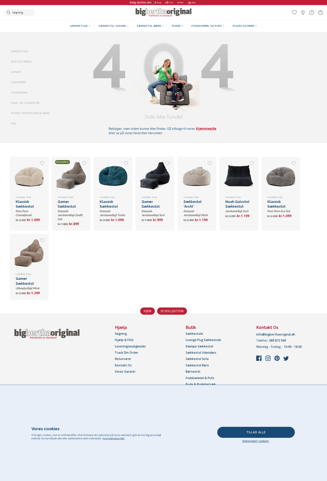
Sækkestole (19, 51)
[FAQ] (312, 12)
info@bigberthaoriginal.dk (275, 334)
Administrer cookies (255, 441)
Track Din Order (126, 352)
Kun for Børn (21, 61)
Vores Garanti (125, 371)
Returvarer (123, 359)
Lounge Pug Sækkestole (203, 340)
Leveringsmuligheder (130, 346)
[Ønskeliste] (294, 12)
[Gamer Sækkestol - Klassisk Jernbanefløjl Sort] (155, 176)
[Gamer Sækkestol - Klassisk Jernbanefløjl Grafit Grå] (71, 176)
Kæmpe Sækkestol (199, 346)
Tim (171, 3)
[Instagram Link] (268, 360)
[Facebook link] (259, 360)
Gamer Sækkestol (70, 210)
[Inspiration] (303, 12)
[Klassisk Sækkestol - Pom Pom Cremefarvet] (29, 176)
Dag (159, 3)
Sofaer (16, 72)
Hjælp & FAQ (124, 340)
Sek (194, 3)
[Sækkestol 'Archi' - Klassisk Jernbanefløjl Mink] (197, 176)
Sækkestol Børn (197, 365)
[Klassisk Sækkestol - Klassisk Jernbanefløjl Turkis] (113, 176)
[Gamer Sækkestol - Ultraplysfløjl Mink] (29, 253)
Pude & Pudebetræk (201, 384)
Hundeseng (19, 92)
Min (182, 3)
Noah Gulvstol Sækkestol (237, 206)
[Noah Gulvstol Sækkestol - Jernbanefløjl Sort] (239, 176)
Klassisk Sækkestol (278, 206)
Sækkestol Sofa (197, 359)
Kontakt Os (123, 365)
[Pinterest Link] (277, 360)
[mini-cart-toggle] (320, 12)
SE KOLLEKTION (172, 311)
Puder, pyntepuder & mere (30, 113)
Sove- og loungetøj (25, 103)
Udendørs (18, 82)
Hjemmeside (206, 128)
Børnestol (193, 371)
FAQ (13, 123)
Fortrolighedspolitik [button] (114, 438)
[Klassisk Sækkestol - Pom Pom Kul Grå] (281, 176)
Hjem (147, 311)
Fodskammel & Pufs (200, 378)
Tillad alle (256, 432)
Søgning (121, 334)
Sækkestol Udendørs (201, 352)
